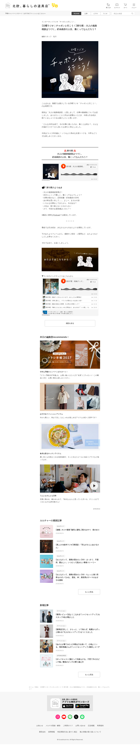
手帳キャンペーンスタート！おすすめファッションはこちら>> (25, 13)
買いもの (108, 7)
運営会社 (42, 732)
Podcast (56, 215)
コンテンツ (117, 7)
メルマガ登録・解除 (53, 726)
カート (125, 7)
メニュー (134, 7)
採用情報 (51, 732)
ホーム (31, 687)
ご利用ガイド (68, 726)
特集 (36, 687)
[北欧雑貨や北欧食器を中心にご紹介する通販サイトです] (31, 5)
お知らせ (39, 726)
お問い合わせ (80, 726)
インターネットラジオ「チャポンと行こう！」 (59, 22)
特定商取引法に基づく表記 (67, 732)
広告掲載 (91, 726)
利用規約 (100, 726)
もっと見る (89, 592)
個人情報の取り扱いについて (90, 732)
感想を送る (70, 323)
